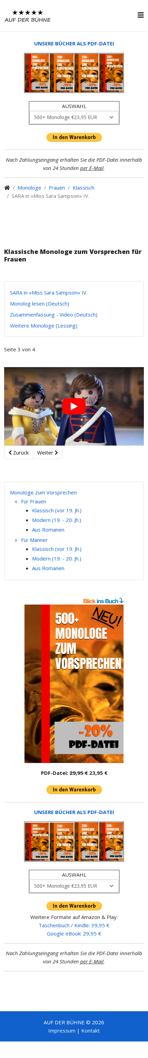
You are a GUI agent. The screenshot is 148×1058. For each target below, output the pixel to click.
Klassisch (83, 187)
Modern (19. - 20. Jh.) (56, 519)
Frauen (57, 187)
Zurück (20, 452)
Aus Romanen (48, 529)
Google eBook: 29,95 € (74, 933)
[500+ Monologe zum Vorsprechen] (74, 684)
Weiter (46, 452)
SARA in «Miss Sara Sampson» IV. (48, 292)
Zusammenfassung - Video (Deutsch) (53, 314)
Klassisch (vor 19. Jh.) (57, 510)
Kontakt (90, 1030)
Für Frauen (33, 501)
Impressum (61, 1030)
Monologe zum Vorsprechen (43, 492)
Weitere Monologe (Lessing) (43, 325)
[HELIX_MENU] (141, 15)
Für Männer (34, 539)
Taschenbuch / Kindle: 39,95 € (74, 925)
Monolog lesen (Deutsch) (39, 303)
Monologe (29, 187)
